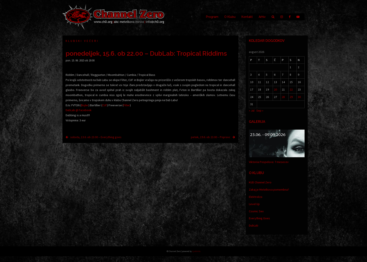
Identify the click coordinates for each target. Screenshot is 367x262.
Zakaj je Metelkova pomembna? (269, 189)
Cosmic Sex (256, 211)
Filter (126, 105)
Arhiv (262, 16)
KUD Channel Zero (260, 182)
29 (291, 97)
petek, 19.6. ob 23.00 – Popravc (210, 137)
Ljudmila (196, 251)
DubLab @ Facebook (79, 110)
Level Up (254, 204)
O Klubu (230, 16)
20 (275, 89)
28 (283, 97)
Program (212, 16)
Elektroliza (255, 197)
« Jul (251, 110)
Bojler (85, 105)
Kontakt (247, 16)
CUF (104, 105)
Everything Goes (259, 218)
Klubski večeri (82, 41)
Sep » (259, 110)
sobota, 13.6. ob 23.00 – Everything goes (95, 137)
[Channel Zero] (113, 16)
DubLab (253, 225)
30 (299, 97)
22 (291, 89)
